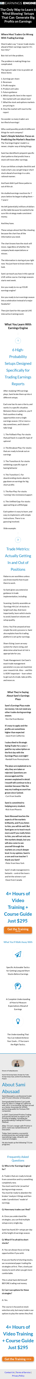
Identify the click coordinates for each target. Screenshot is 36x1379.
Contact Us (9, 1372)
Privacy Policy (18, 1375)
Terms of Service (23, 1372)
